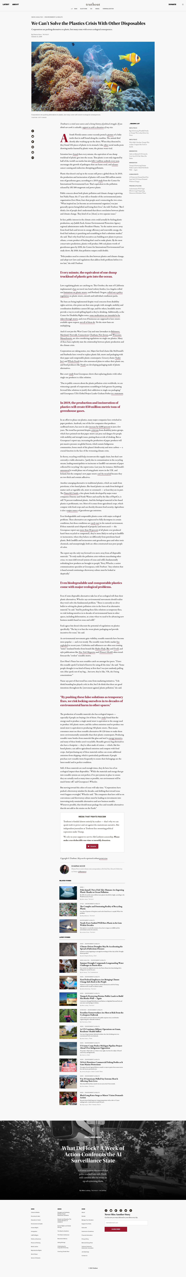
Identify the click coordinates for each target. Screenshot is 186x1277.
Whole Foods (73, 361)
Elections (83, 9)
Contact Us (84, 1255)
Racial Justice (34, 1246)
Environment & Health (54, 17)
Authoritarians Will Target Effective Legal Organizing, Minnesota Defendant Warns (137, 191)
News (81, 887)
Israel (97, 9)
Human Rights (34, 1227)
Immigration (34, 1231)
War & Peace (34, 1254)
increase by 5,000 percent (99, 426)
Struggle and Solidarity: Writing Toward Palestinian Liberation (64, 1214)
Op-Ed (82, 904)
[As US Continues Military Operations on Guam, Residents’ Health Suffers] (68, 1032)
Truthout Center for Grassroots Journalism (87, 1247)
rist (95, 956)
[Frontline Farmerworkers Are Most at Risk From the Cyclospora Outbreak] (68, 1015)
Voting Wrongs (61, 1242)
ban (74, 289)
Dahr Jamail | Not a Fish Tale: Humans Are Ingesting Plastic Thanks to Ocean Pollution (102, 891)
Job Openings (85, 1252)
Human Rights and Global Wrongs (64, 1226)
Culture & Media (35, 1212)
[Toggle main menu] (181, 4)
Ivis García (84, 972)
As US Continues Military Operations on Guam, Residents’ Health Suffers (100, 1030)
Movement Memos (62, 1238)
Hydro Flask (100, 648)
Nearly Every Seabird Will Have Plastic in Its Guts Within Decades (101, 924)
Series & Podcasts (35, 1258)
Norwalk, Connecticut (79, 335)
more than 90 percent (89, 530)
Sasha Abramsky (86, 989)
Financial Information (87, 1235)
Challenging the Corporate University (63, 1247)
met (97, 523)
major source (72, 510)
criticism (95, 430)
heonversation (93, 972)
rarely (93, 523)
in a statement (117, 393)
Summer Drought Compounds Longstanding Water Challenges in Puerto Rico (102, 964)
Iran (75, 9)
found (75, 154)
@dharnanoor (82, 872)
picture (110, 134)
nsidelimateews (97, 1071)
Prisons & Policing (35, 1243)
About (15, 4)
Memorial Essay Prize (87, 1243)
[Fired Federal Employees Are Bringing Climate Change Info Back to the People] (68, 982)
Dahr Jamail (85, 899)
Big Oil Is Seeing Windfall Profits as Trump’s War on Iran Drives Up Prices (139, 133)
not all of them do (87, 322)
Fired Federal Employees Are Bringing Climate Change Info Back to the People (99, 980)
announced (65, 470)
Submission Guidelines (88, 1231)
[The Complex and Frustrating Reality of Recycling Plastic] (68, 909)
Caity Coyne (85, 1104)
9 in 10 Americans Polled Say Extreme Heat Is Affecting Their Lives (99, 1080)
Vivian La (84, 1055)
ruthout (45, 34)
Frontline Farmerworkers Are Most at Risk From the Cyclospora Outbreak (101, 1013)
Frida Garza (85, 1022)
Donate (172, 4)
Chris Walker (85, 1086)
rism (90, 1038)
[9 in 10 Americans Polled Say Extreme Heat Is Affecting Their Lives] (68, 1081)
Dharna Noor (37, 34)
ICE (91, 9)
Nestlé (83, 364)
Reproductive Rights (36, 1250)
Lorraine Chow (85, 932)
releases (115, 164)
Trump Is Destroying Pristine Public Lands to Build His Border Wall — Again (139, 168)
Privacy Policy (85, 1239)
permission (103, 858)
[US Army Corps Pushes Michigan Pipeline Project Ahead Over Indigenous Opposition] (68, 1048)
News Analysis (37, 17)
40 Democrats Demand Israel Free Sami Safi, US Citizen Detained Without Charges (139, 179)
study (100, 180)
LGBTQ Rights (34, 1235)
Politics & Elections (36, 1239)
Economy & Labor (35, 1216)
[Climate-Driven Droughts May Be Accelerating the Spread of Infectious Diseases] (68, 949)
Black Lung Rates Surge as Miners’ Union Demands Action (101, 1096)
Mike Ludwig (85, 1005)
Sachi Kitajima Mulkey (87, 956)
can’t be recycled (104, 473)
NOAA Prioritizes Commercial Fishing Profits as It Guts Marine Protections (101, 1063)
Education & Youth (36, 1220)
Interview (83, 1010)
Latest (6, 4)
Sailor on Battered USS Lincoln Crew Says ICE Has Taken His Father (138, 156)
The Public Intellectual (63, 1235)
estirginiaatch (95, 1104)
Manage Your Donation (87, 1220)
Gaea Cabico (85, 1038)
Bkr (108, 648)
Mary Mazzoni (85, 916)
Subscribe (84, 1227)
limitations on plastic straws (75, 292)
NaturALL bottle (71, 493)
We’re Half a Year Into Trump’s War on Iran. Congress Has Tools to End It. (139, 144)
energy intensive (115, 738)
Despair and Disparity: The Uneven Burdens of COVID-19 (64, 1220)
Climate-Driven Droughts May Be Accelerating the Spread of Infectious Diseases (101, 947)
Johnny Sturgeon (86, 1071)
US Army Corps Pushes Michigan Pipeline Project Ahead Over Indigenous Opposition (101, 1046)
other (106, 145)
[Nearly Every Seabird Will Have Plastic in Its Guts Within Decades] (68, 926)
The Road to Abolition (63, 1231)
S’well (116, 648)
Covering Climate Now (63, 1251)
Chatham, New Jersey (99, 335)
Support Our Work (86, 1224)
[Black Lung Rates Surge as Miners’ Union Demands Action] (68, 1098)
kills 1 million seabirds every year (105, 161)
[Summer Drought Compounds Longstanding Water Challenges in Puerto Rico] (68, 966)
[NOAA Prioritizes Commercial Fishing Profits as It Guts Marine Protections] (68, 1065)
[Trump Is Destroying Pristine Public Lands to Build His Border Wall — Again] (68, 999)
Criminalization (108, 9)
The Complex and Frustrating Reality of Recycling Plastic (101, 907)
